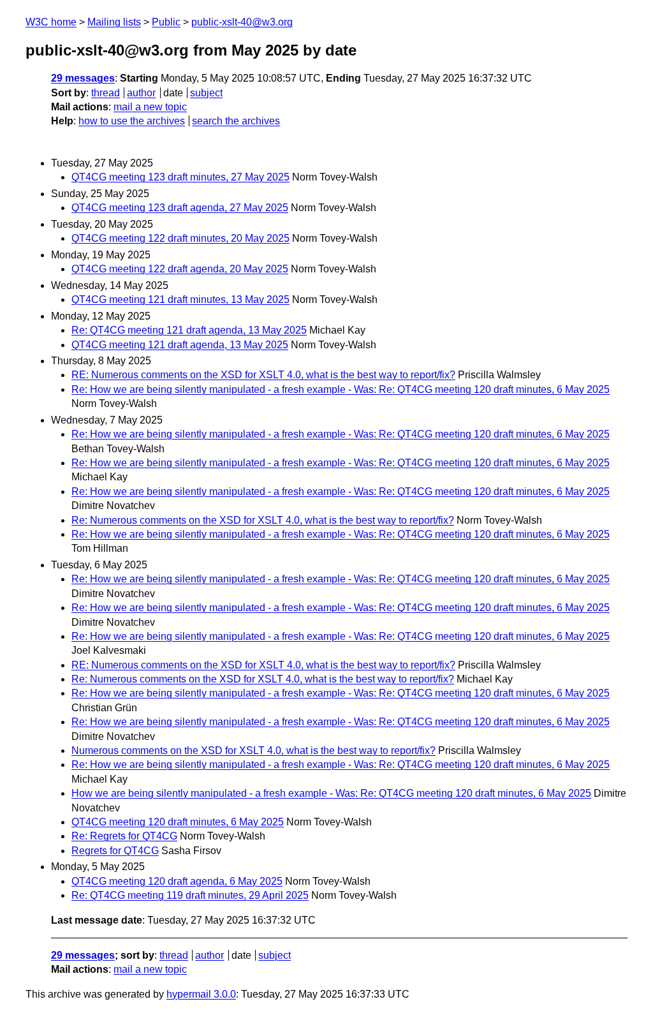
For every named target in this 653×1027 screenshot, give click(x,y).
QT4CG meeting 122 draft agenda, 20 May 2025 (179, 268)
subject (206, 92)
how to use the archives (131, 120)
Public (166, 22)
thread (105, 92)
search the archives (236, 120)
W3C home (51, 22)
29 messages (83, 78)
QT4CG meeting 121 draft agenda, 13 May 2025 (179, 344)
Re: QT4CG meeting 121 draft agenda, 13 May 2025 (189, 330)
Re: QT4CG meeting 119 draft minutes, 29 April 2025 (190, 895)
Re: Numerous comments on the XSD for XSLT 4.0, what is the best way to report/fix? (262, 520)
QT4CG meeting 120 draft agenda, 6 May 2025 (176, 881)
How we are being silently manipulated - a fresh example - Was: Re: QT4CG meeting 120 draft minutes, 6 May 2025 (331, 793)
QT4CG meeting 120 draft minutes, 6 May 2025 (177, 821)
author (141, 92)
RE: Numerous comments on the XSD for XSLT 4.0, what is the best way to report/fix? (263, 374)
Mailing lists (114, 22)
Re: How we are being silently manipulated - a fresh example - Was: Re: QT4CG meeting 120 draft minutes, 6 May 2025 (340, 389)
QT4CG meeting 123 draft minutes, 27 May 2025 (180, 177)
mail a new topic (150, 106)
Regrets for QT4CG (115, 850)
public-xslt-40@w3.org (242, 22)
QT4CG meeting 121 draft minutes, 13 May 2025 (180, 299)
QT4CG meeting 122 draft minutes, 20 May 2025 (180, 238)
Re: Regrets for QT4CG (124, 836)
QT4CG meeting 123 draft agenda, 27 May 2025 (179, 207)
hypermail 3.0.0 (201, 994)
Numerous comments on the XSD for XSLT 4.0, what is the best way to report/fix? (253, 750)
